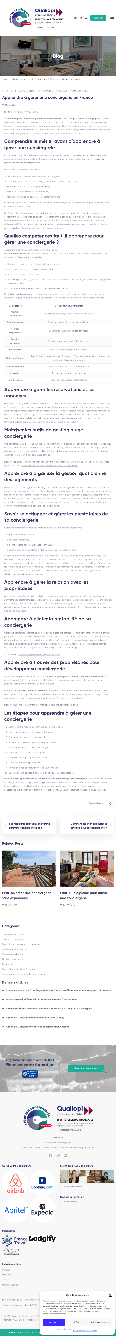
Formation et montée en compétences (62, 91)
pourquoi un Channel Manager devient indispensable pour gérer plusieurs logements (57, 462)
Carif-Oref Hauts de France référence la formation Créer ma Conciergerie (49, 1008)
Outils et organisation (12, 959)
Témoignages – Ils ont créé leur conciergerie (24, 974)
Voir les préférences (100, 1322)
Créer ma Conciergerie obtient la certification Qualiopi (38, 1027)
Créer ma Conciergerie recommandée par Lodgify (35, 1017)
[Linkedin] (81, 18)
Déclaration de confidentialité (85, 1331)
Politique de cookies (64, 1329)
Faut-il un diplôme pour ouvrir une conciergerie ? (83, 895)
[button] (110, 1295)
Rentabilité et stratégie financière (19, 969)
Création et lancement (22, 79)
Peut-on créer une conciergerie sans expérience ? (27, 895)
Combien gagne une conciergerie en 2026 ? (39, 655)
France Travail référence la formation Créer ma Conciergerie (41, 999)
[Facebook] (70, 18)
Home (4, 79)
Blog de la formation (72, 1197)
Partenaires (7, 964)
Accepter (54, 1322)
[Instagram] (75, 18)
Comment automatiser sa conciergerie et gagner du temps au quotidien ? (41, 422)
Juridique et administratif (14, 949)
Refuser (77, 1322)
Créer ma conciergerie (13, 939)
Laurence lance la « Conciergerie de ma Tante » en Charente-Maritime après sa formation (58, 990)
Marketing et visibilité (12, 954)
